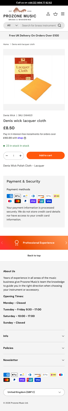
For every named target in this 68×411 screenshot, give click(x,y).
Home (6, 44)
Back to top (34, 255)
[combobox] (34, 25)
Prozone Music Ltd (19, 403)
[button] (55, 13)
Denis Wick (9, 115)
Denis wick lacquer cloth (23, 44)
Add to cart (45, 155)
